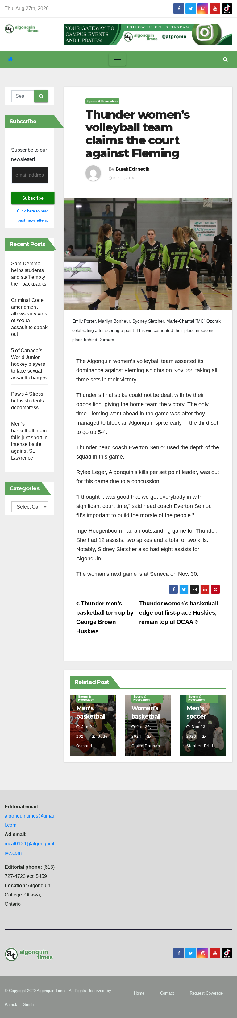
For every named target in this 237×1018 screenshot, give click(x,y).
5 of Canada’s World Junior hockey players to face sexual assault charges (29, 364)
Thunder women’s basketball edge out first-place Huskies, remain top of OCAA (178, 612)
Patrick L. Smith (19, 1004)
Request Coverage (206, 993)
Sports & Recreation (102, 101)
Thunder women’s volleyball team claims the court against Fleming (137, 133)
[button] (225, 59)
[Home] (10, 59)
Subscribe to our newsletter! (29, 154)
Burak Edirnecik (132, 169)
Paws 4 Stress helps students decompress (27, 400)
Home (139, 993)
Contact (167, 993)
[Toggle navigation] (117, 59)
